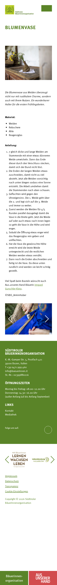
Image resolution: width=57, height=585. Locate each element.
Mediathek (10, 414)
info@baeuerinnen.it (16, 371)
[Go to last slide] (11, 318)
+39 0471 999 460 (16, 367)
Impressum (11, 476)
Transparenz (11, 486)
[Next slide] (45, 318)
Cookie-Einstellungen (16, 491)
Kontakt (9, 411)
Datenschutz (12, 481)
